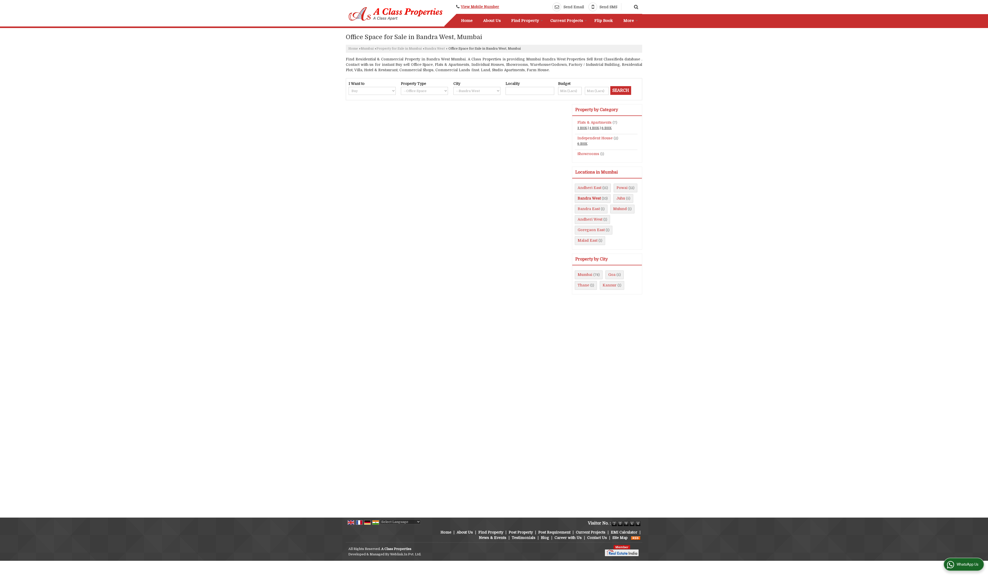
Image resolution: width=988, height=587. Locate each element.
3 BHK (582, 128)
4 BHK (594, 128)
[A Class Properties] (395, 14)
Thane (583, 285)
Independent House (595, 138)
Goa (611, 275)
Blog (545, 538)
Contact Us (597, 538)
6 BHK (607, 128)
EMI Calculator (624, 532)
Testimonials (523, 538)
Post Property (521, 532)
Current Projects (566, 20)
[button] (480, 7)
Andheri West (590, 219)
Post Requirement (554, 532)
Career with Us (568, 538)
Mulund (620, 209)
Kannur (609, 285)
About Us (492, 20)
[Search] (635, 6)
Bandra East (589, 209)
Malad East (587, 240)
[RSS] (635, 538)
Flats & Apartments (594, 122)
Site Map (620, 538)
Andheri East (589, 188)
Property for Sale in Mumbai (399, 48)
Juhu (620, 198)
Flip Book (603, 20)
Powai (622, 188)
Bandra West (435, 48)
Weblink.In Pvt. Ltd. (405, 554)
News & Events (492, 538)
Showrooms (588, 154)
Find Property (525, 20)
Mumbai (367, 48)
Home (467, 20)
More (628, 20)
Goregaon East (591, 230)
